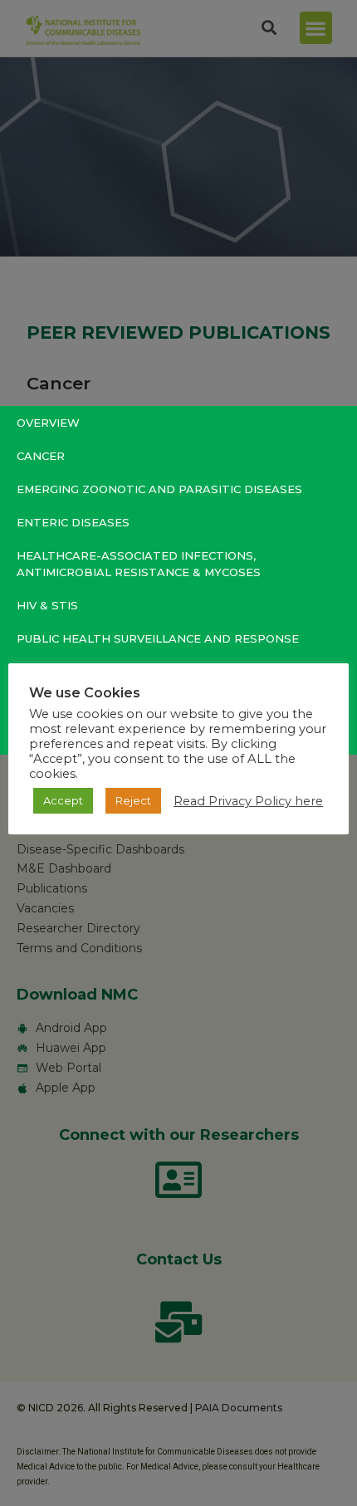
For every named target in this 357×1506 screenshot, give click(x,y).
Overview (48, 422)
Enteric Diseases (73, 522)
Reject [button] (133, 800)
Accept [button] (63, 800)
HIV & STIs (47, 605)
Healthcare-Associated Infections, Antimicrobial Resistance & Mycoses (139, 564)
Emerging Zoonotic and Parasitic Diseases (159, 489)
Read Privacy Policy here (248, 801)
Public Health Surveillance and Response (158, 638)
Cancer (41, 455)
